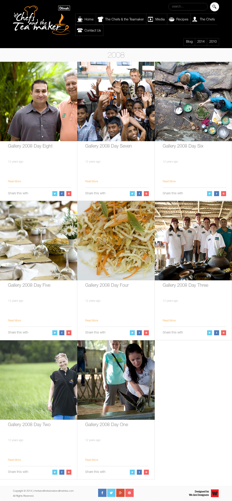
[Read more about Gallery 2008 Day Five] (38, 240)
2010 (213, 42)
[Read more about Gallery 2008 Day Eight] (38, 101)
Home (89, 19)
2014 (201, 42)
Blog (189, 42)
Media (160, 19)
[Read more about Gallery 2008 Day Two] (38, 380)
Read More (14, 181)
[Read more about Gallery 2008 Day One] (116, 380)
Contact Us (93, 30)
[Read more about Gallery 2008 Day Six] (193, 101)
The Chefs (207, 19)
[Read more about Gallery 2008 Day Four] (116, 240)
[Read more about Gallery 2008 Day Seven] (116, 101)
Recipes (182, 19)
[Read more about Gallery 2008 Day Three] (193, 240)
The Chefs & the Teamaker (124, 19)
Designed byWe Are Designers (199, 493)
